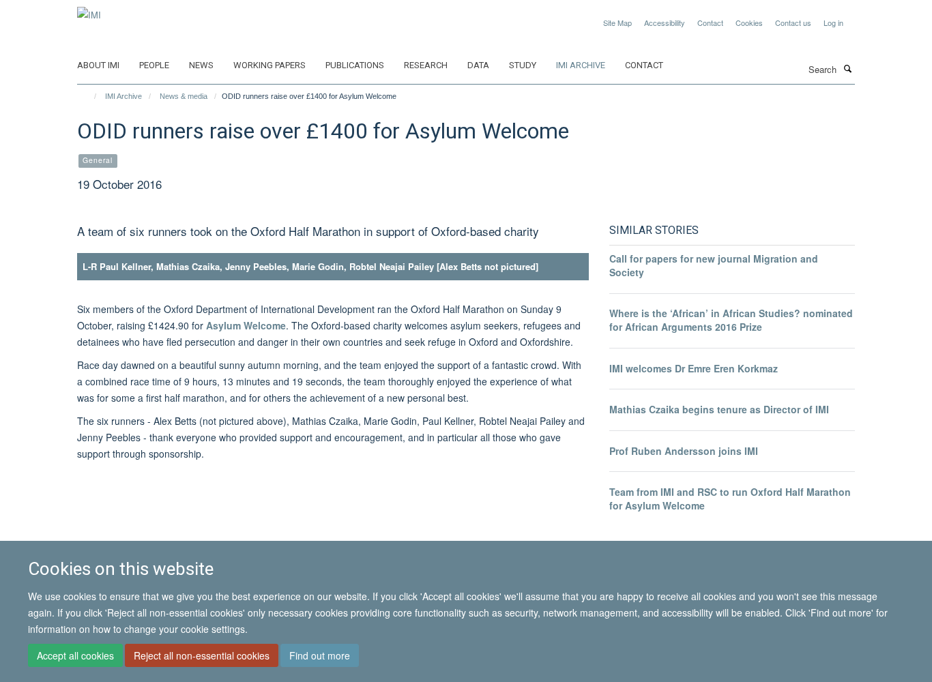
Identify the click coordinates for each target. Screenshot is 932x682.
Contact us (793, 22)
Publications (354, 65)
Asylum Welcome (246, 325)
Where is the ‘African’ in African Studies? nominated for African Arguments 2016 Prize (731, 319)
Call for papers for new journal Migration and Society (713, 265)
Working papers (269, 65)
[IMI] (89, 9)
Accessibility (664, 22)
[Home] (89, 96)
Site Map (617, 22)
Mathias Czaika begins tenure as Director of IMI (719, 409)
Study (522, 65)
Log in (833, 22)
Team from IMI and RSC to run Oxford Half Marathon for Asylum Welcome (730, 498)
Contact (710, 22)
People (154, 65)
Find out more (319, 655)
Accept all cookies (75, 655)
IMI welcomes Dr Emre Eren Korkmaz (693, 368)
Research (426, 65)
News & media (183, 96)
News (201, 65)
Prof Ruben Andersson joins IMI (683, 451)
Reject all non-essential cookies (202, 655)
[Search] (847, 68)
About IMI (98, 65)
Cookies (749, 22)
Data (478, 65)
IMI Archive (580, 65)
